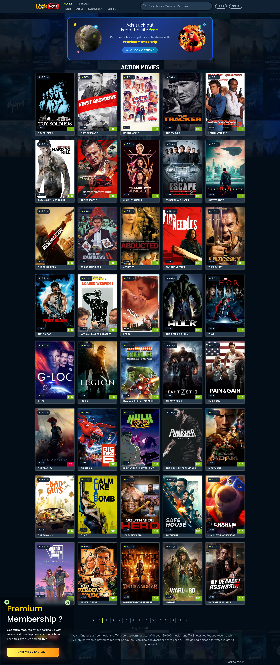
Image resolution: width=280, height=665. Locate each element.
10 (159, 620)
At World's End (89, 602)
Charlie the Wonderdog (221, 535)
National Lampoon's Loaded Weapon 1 (97, 334)
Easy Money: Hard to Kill (51, 200)
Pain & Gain (214, 401)
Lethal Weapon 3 (217, 133)
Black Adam (214, 468)
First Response (89, 133)
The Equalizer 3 (47, 267)
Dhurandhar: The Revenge (137, 602)
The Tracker (173, 133)
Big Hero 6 (86, 468)
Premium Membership (140, 42)
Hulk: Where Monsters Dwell (139, 468)
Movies (68, 3)
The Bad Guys (45, 535)
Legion (84, 401)
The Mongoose (89, 200)
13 (179, 620)
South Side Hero (132, 535)
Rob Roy (127, 334)
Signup (235, 6)
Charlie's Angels (132, 200)
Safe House (172, 535)
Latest (79, 8)
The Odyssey (215, 267)
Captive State (216, 200)
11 (166, 620)
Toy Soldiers (45, 133)
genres (112, 8)
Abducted (128, 267)
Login (221, 6)
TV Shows (83, 3)
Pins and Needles (175, 267)
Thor (211, 334)
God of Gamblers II (91, 267)
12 (173, 620)
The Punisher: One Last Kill (181, 468)
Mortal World (131, 133)
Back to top (234, 662)
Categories (94, 8)
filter (67, 8)
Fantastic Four (174, 401)
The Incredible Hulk (177, 334)
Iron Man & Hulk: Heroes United (140, 401)
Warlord (170, 602)
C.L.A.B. (84, 535)
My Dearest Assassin (220, 602)
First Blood (44, 334)
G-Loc (41, 401)
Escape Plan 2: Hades (177, 200)
